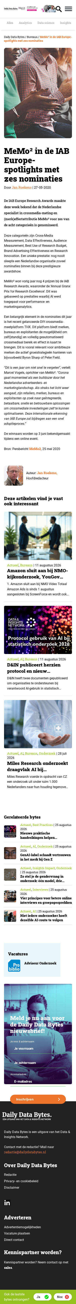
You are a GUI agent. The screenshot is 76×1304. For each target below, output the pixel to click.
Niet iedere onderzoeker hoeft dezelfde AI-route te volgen (43, 917)
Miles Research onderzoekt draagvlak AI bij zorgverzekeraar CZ (37, 769)
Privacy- (9, 1181)
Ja (38, 1297)
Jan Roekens (22, 187)
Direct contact (14, 1240)
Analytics (25, 23)
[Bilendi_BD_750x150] (37, 11)
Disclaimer (11, 1187)
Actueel (13, 565)
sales (8, 1267)
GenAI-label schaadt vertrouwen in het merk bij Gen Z (45, 857)
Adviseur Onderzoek (40, 963)
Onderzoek (47, 753)
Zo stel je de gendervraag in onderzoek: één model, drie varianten (41, 880)
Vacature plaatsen (17, 1233)
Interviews (40, 889)
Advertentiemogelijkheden (22, 1227)
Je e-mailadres (18, 1074)
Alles (10, 23)
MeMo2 (35, 449)
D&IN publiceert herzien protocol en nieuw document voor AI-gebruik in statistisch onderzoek (36, 674)
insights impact (44, 868)
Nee (60, 1297)
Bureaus (26, 565)
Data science (45, 23)
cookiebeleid (29, 1181)
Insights (65, 23)
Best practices (43, 825)
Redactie (10, 1175)
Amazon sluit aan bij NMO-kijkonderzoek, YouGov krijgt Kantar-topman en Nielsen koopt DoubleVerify (38, 579)
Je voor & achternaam (22, 1041)
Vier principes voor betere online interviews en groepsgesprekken (46, 900)
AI (22, 659)
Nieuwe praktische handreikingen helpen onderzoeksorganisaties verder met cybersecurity (44, 839)
